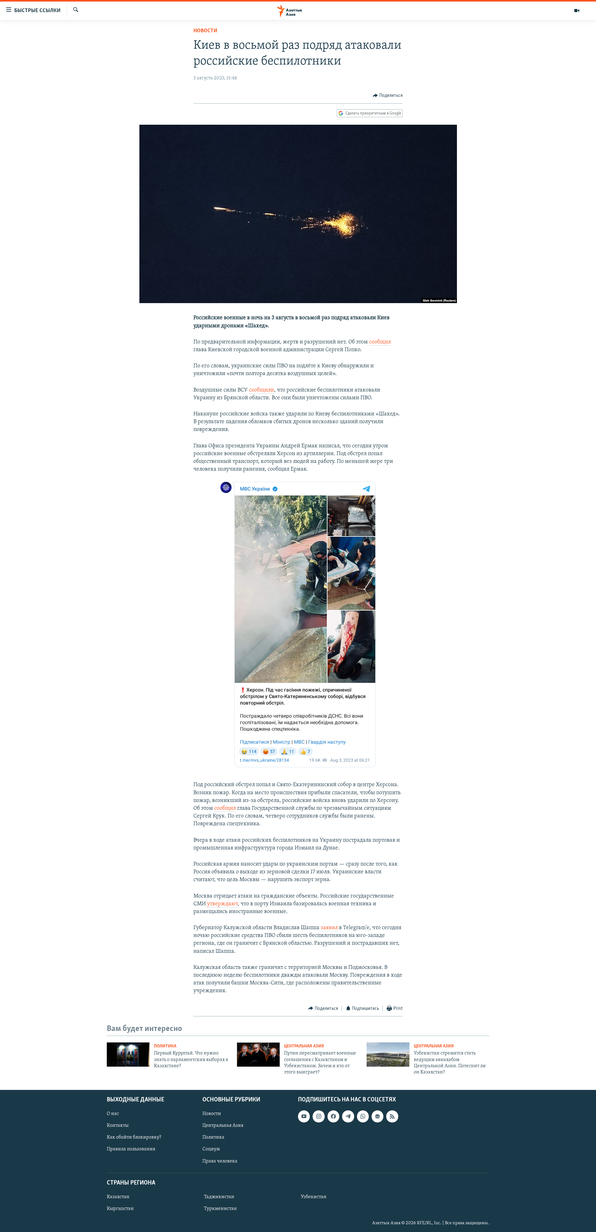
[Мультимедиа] (576, 10)
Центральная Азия (304, 1046)
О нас (113, 1113)
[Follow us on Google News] (377, 1116)
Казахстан (118, 1196)
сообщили (261, 390)
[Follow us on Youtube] (304, 1116)
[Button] (388, 96)
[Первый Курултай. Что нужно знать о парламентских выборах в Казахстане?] (128, 1054)
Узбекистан (314, 1196)
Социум (211, 1149)
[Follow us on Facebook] (333, 1116)
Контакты (118, 1125)
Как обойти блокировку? (134, 1137)
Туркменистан (220, 1208)
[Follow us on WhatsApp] (363, 1116)
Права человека (219, 1160)
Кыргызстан (120, 1208)
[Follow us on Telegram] (348, 1116)
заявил (329, 928)
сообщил (380, 342)
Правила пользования (131, 1149)
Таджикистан (219, 1196)
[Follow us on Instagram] (318, 1116)
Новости (205, 31)
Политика (165, 1046)
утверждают (222, 904)
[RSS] (392, 1116)
